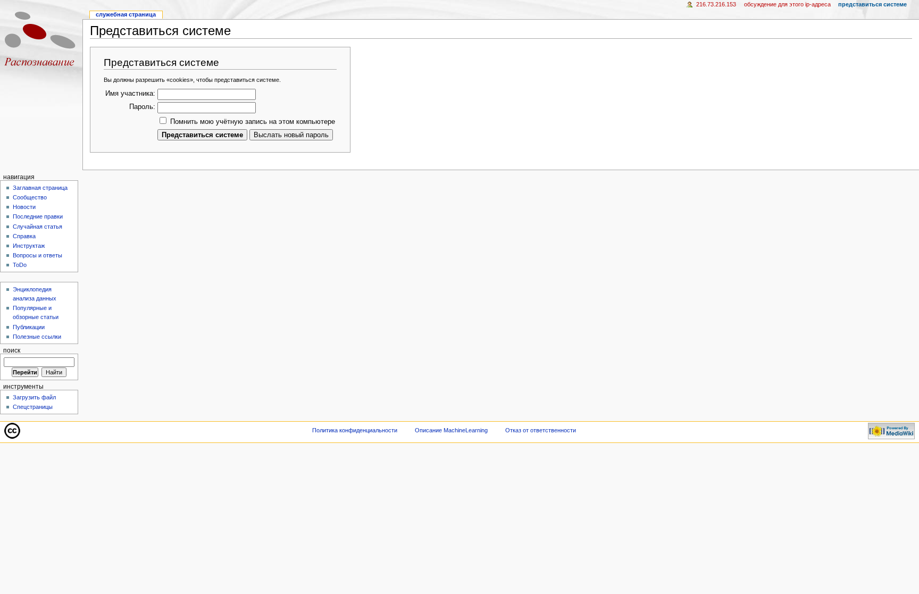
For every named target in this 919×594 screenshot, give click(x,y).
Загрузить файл (34, 397)
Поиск (11, 350)
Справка (24, 236)
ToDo (20, 265)
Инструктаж (29, 245)
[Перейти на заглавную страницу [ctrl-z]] (41, 41)
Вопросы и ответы (37, 255)
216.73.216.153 (716, 4)
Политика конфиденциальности (354, 430)
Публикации (29, 327)
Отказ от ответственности (540, 430)
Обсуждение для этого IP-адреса (787, 4)
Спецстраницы (33, 407)
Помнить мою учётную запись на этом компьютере (252, 122)
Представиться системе (872, 4)
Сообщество (30, 197)
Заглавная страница (40, 188)
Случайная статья (37, 226)
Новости (24, 207)
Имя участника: (130, 93)
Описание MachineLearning (451, 430)
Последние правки (38, 216)
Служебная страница (126, 14)
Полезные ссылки (37, 336)
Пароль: (142, 107)
